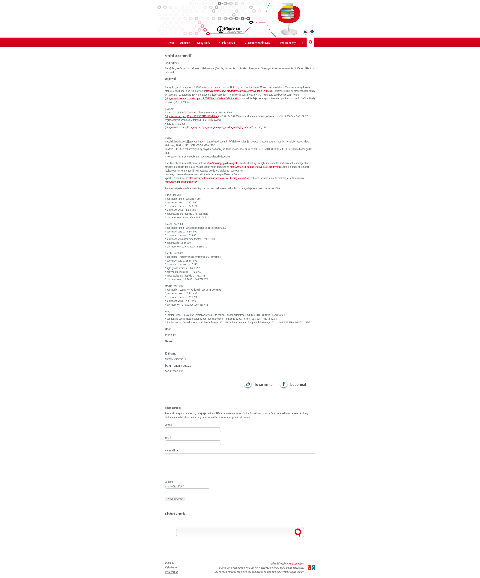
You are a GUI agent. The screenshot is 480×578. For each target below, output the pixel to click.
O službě (185, 43)
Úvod (171, 43)
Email (168, 437)
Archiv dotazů (227, 43)
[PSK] (240, 18)
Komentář (170, 450)
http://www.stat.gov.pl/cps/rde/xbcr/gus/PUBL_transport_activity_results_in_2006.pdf (209, 127)
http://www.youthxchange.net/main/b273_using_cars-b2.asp (219, 178)
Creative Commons (294, 563)
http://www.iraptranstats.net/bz (181, 182)
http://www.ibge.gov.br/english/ (222, 163)
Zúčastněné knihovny (257, 43)
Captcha (169, 482)
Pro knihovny (288, 43)
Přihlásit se (171, 572)
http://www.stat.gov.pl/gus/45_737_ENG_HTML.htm (192, 116)
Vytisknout (171, 567)
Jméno (168, 424)
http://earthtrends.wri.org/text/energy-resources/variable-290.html (238, 91)
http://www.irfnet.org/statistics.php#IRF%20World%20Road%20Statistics (203, 98)
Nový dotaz (203, 43)
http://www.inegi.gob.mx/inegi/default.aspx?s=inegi (256, 167)
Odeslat (169, 563)
